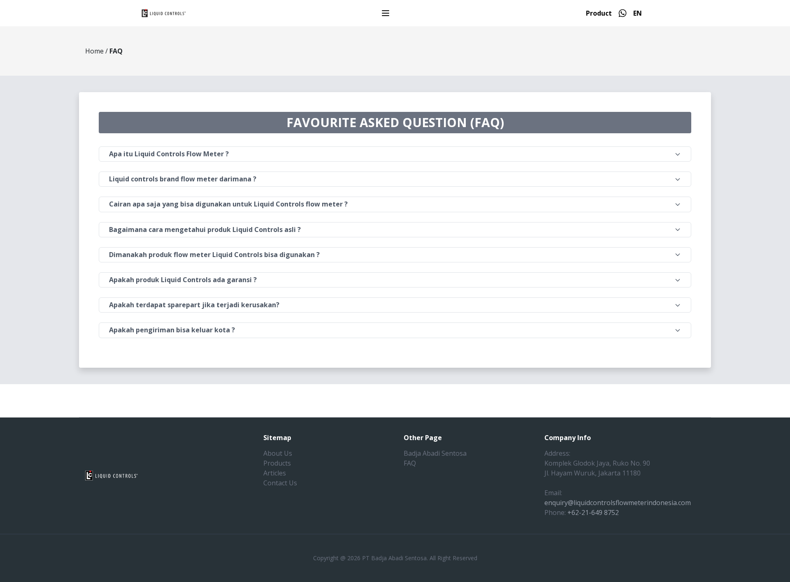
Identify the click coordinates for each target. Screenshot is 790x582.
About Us (277, 453)
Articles (274, 473)
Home (94, 51)
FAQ (410, 463)
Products (277, 463)
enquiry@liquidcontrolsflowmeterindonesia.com (617, 502)
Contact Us (280, 482)
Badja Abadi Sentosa (435, 453)
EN (637, 13)
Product (599, 13)
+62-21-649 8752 (593, 512)
